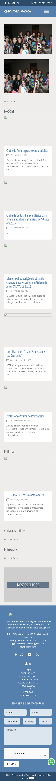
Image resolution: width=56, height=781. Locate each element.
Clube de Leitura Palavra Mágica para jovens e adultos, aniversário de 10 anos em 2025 (27, 219)
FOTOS (28, 689)
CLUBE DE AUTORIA (28, 679)
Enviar (11, 764)
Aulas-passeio (10, 101)
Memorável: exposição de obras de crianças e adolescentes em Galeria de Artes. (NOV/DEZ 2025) (26, 282)
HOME (28, 670)
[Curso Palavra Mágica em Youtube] (13, 3)
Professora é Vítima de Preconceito (25, 416)
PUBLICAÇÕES (28, 685)
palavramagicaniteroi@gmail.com (29, 643)
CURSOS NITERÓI (28, 676)
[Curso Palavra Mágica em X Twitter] (18, 3)
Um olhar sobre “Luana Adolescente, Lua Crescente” (26, 353)
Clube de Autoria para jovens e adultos (27, 150)
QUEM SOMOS (28, 673)
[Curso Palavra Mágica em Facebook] (5, 3)
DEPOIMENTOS (28, 695)
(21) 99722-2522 (42, 3)
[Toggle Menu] (46, 11)
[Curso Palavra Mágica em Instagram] (9, 3)
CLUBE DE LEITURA (28, 682)
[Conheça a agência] (28, 778)
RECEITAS (28, 692)
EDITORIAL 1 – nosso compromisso (25, 495)
